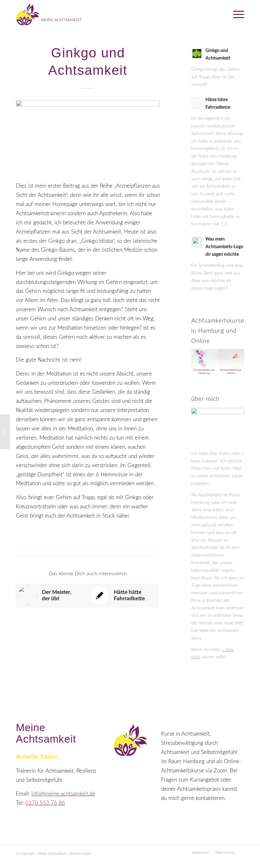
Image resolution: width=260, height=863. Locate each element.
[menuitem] (235, 14)
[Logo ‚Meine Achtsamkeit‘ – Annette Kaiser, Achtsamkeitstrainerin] (49, 14)
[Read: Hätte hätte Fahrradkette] (197, 102)
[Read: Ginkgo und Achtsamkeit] (197, 53)
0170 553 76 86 (45, 803)
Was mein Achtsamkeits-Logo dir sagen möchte (224, 247)
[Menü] (235, 14)
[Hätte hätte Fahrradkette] (5, 431)
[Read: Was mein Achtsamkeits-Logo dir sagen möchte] (197, 242)
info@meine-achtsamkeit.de (63, 793)
